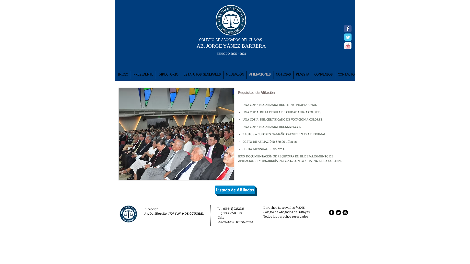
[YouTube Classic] (348, 45)
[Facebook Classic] (348, 28)
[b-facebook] (331, 212)
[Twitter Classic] (348, 37)
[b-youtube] (345, 212)
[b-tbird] (338, 212)
